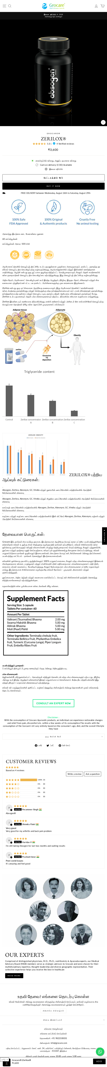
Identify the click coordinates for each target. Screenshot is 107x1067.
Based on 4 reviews (15, 770)
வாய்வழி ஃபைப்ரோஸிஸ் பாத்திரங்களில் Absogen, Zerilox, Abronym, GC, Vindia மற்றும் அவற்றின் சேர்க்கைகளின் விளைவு (46, 509)
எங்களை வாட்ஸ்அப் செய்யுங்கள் (53, 1033)
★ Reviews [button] (104, 536)
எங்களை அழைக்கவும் (53, 1029)
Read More (14, 976)
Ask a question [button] (93, 774)
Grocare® (53, 133)
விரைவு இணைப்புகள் (52, 1020)
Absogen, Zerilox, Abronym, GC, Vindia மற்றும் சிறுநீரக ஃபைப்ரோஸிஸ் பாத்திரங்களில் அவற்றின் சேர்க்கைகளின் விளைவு (53, 500)
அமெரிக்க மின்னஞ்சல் (53, 1011)
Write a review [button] (75, 774)
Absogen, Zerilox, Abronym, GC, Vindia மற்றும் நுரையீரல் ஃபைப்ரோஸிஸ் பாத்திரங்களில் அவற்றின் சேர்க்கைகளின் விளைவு (47, 491)
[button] (12, 780)
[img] (20, 806)
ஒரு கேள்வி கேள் (53, 737)
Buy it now (53, 186)
